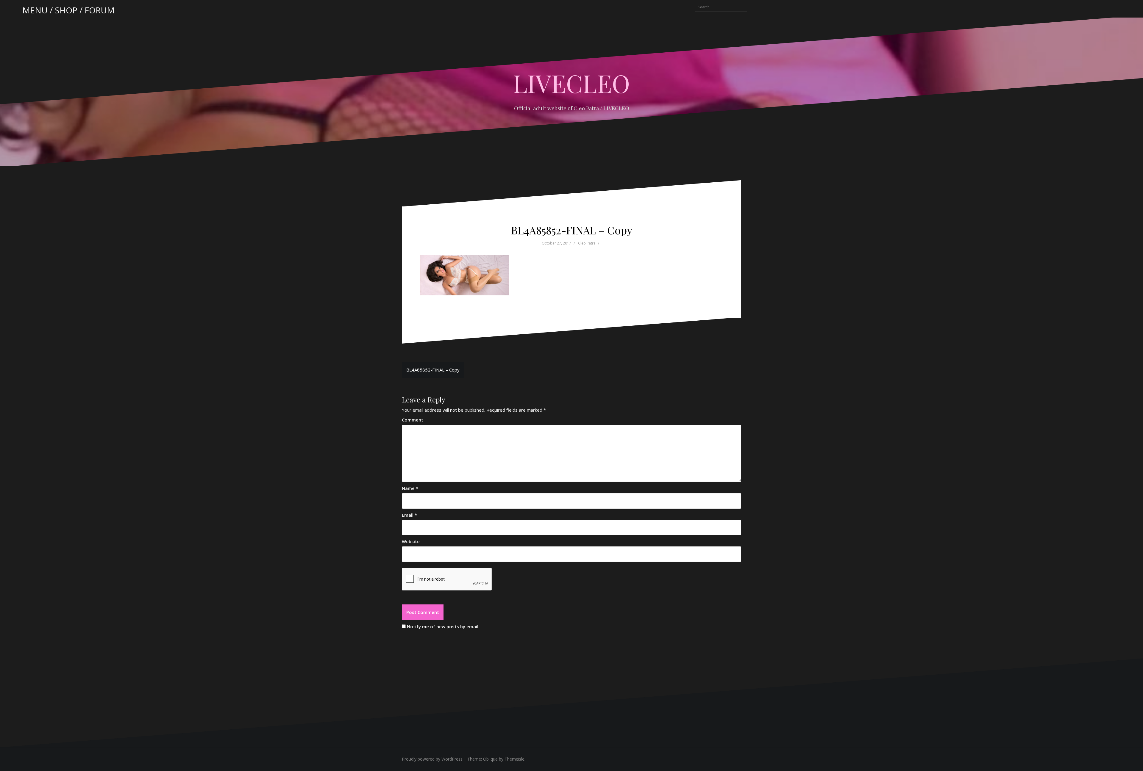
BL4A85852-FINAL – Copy (433, 370)
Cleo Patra (587, 243)
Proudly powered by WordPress (432, 759)
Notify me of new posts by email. (443, 626)
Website (411, 541)
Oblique (490, 759)
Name (410, 488)
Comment (412, 420)
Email (409, 515)
